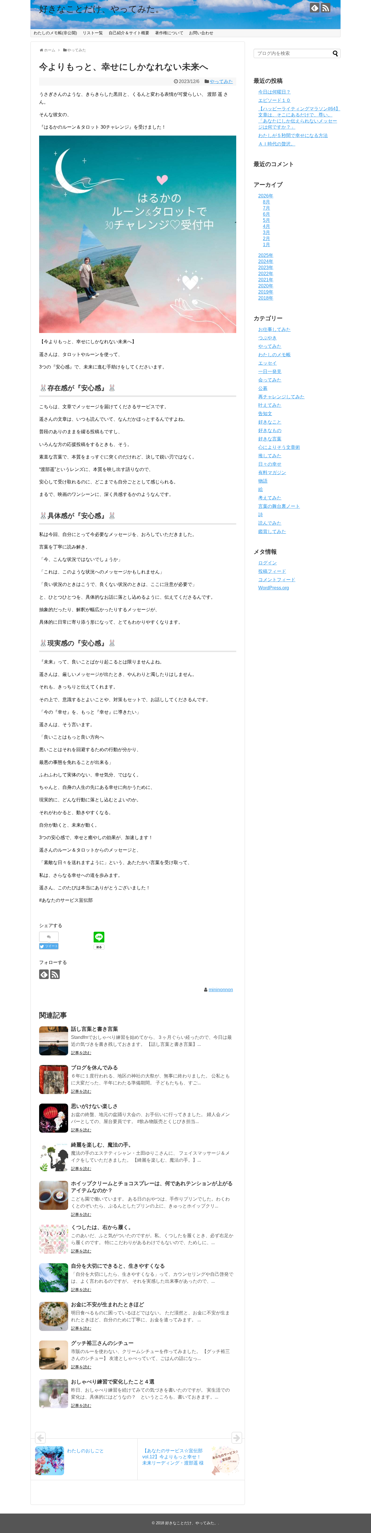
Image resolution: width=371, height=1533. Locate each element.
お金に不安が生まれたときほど (107, 1304)
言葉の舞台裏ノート (279, 506)
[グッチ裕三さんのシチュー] (53, 1355)
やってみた (221, 81)
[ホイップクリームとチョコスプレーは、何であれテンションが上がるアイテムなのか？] (53, 1195)
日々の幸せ (269, 464)
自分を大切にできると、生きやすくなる (118, 1266)
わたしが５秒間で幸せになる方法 (293, 135)
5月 (266, 220)
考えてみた (269, 497)
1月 (266, 244)
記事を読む (81, 1052)
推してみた (269, 455)
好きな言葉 (269, 438)
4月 (266, 226)
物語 (263, 480)
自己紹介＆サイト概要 (129, 32)
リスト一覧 (93, 32)
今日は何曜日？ (274, 91)
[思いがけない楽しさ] (53, 1118)
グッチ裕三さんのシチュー (102, 1343)
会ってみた (269, 379)
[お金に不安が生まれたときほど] (53, 1316)
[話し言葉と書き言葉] (53, 1040)
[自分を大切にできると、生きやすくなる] (53, 1277)
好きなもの (269, 430)
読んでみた (269, 523)
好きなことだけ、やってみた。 (101, 9)
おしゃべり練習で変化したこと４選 (112, 1382)
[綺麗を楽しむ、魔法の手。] (53, 1156)
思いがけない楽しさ (94, 1106)
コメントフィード (276, 579)
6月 (266, 214)
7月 (266, 208)
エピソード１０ (274, 100)
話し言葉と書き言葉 (94, 1029)
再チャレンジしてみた (281, 396)
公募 (263, 388)
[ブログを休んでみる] (53, 1079)
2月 (266, 238)
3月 (266, 232)
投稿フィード (272, 571)
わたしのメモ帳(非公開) (55, 32)
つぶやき (267, 337)
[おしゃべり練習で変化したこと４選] (53, 1393)
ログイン (267, 562)
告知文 (265, 413)
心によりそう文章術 (279, 447)
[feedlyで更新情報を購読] (314, 7)
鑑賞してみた (272, 531)
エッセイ (267, 363)
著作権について (169, 32)
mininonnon (221, 989)
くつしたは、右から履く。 (102, 1227)
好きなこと (269, 422)
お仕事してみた (274, 329)
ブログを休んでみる (94, 1067)
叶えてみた (269, 405)
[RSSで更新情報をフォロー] (325, 7)
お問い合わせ (201, 32)
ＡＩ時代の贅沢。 (276, 143)
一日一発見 (269, 371)
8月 (266, 201)
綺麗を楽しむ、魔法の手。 (102, 1145)
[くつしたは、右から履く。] (53, 1239)
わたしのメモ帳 (274, 354)
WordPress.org (273, 587)
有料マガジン (272, 472)
